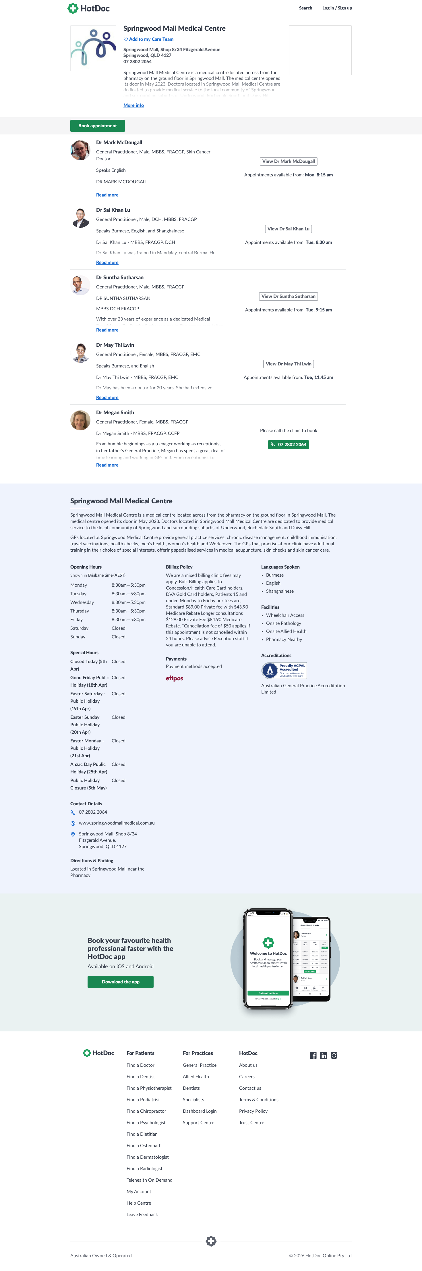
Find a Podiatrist (143, 1099)
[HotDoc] (88, 8)
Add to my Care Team (151, 39)
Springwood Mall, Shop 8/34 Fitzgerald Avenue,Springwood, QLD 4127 (108, 840)
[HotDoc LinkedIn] (323, 1055)
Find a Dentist (141, 1076)
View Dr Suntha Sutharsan (288, 296)
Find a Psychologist (146, 1122)
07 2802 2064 (292, 444)
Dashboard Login (200, 1111)
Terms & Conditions (258, 1099)
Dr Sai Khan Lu (113, 210)
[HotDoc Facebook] (313, 1055)
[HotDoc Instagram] (334, 1055)
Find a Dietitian (142, 1134)
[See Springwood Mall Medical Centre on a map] (320, 50)
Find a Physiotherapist (149, 1088)
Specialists (193, 1099)
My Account (139, 1191)
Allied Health (196, 1076)
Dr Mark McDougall (119, 142)
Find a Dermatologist (148, 1157)
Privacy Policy (253, 1111)
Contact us (250, 1088)
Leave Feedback (142, 1214)
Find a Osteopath (144, 1145)
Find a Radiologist (144, 1168)
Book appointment (97, 126)
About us (248, 1065)
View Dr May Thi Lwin (288, 364)
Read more (107, 195)
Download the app (121, 982)
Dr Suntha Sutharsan (120, 277)
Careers (247, 1076)
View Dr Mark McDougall (288, 161)
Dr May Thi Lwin (115, 345)
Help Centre (139, 1203)
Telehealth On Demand (150, 1180)
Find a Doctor (140, 1065)
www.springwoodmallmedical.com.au (117, 823)
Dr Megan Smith (115, 412)
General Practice (199, 1065)
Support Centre (198, 1122)
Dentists (191, 1088)
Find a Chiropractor (146, 1111)
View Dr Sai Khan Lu (288, 229)
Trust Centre (251, 1122)
